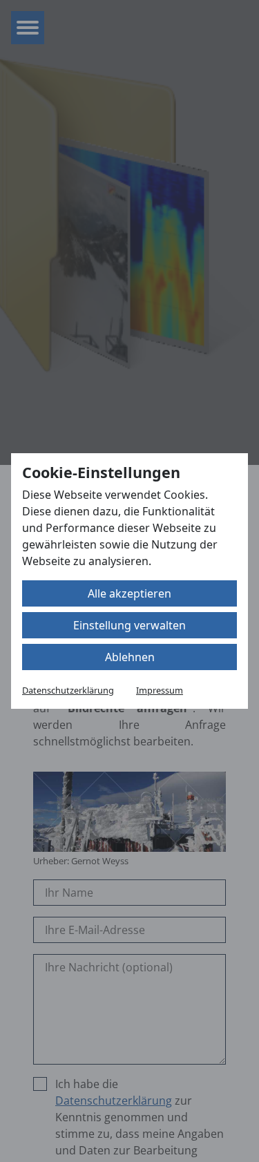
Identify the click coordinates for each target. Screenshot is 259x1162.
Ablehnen (130, 657)
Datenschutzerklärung (68, 690)
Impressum (159, 690)
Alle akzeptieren (129, 593)
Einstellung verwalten (129, 625)
